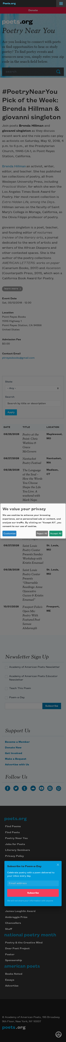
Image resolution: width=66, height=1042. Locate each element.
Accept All (55, 533)
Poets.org (9, 3)
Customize (9, 533)
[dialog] (33, 521)
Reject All (42, 533)
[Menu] (61, 3)
